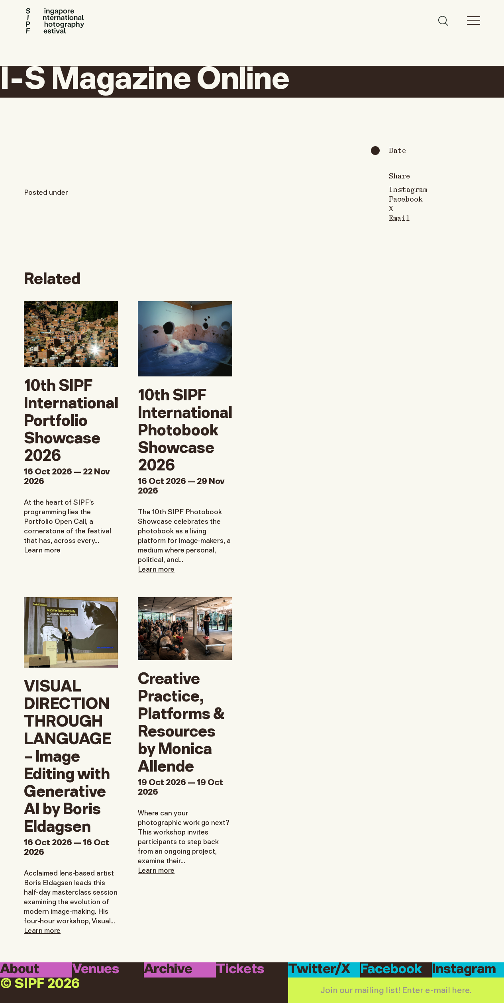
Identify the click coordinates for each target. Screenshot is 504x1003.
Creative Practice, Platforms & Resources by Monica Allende (181, 720)
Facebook (406, 199)
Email (399, 218)
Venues (95, 969)
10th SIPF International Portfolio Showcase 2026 (71, 418)
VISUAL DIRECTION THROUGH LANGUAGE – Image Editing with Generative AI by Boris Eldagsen (67, 754)
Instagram (408, 189)
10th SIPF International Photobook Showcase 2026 (185, 428)
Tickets (240, 969)
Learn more (42, 549)
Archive (168, 969)
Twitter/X (319, 969)
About (19, 969)
